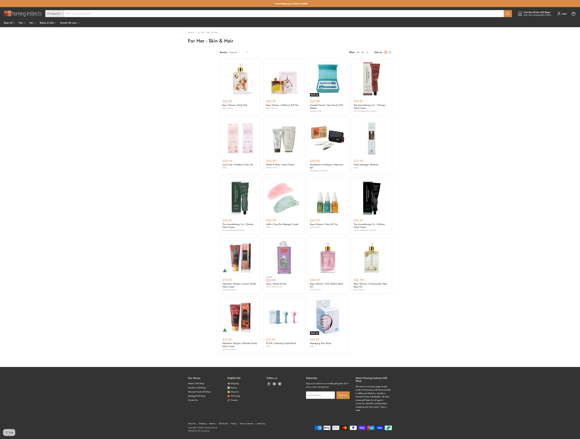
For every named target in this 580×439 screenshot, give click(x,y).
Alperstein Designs (229, 289)
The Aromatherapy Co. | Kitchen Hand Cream (369, 226)
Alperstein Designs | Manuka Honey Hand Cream (239, 345)
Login (564, 13)
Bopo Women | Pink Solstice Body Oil (326, 285)
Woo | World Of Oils (276, 284)
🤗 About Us (233, 391)
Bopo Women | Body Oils (234, 105)
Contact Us (193, 400)
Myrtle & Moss (271, 167)
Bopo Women (227, 108)
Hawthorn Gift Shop (197, 387)
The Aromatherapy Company (365, 111)
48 (367, 52)
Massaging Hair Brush (320, 343)
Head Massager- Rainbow (366, 164)
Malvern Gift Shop (196, 383)
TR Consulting (203, 430)
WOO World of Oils (274, 286)
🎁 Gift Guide (233, 395)
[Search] (508, 13)
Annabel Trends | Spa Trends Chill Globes (326, 106)
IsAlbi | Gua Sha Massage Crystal (282, 224)
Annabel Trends (316, 111)
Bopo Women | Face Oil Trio (324, 224)
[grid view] (386, 52)
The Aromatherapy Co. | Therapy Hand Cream (369, 106)
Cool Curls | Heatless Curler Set (237, 164)
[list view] (390, 52)
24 (358, 52)
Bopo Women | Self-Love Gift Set (282, 105)
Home (191, 32)
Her (31, 22)
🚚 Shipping (233, 383)
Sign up (343, 395)
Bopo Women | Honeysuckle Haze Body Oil (370, 285)
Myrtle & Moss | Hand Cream (280, 164)
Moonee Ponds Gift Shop (199, 391)
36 (362, 52)
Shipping (202, 423)
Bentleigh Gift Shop (196, 395)
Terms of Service (247, 423)
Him (21, 22)
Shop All (8, 22)
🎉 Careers (232, 400)
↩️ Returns (232, 387)
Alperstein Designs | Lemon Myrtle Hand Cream (239, 285)
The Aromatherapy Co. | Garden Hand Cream (238, 226)
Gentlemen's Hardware (318, 170)
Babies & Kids (47, 22)
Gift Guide (223, 423)
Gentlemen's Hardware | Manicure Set (326, 166)
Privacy (234, 423)
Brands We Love (68, 22)
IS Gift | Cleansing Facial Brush (281, 343)
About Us (192, 423)
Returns (212, 423)
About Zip (261, 423)
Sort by (223, 52)
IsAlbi (224, 167)
